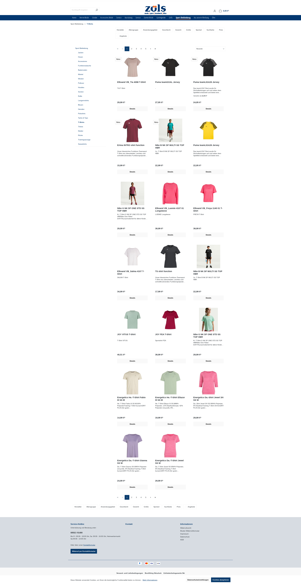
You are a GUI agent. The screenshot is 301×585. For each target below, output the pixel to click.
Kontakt (129, 524)
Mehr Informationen (150, 580)
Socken (81, 92)
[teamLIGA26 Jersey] (208, 67)
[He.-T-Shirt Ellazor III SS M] (170, 382)
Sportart (199, 30)
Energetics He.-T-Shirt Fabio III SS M (131, 398)
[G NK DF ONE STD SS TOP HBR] (132, 193)
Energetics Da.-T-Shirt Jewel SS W (169, 461)
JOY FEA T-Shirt (163, 334)
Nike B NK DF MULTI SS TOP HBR (169, 146)
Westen (81, 79)
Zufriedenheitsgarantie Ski (174, 573)
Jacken (80, 53)
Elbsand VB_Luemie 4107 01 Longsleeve (169, 209)
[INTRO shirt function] (132, 130)
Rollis (80, 96)
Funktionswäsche (84, 66)
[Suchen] (96, 10)
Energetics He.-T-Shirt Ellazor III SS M (170, 398)
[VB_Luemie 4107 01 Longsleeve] (170, 193)
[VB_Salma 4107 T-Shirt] (132, 256)
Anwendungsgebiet (150, 30)
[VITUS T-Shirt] (132, 319)
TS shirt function (163, 271)
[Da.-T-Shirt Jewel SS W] (170, 445)
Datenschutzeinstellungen (198, 580)
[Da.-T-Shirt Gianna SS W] (132, 445)
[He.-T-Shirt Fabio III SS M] (132, 382)
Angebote (123, 36)
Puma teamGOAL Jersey (167, 82)
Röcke (80, 135)
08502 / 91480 (77, 533)
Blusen (80, 105)
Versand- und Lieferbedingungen (129, 573)
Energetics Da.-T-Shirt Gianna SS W (132, 461)
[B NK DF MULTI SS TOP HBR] (170, 130)
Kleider (80, 131)
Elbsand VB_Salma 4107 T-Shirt (130, 272)
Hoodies (81, 87)
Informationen (186, 524)
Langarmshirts (83, 100)
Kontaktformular (89, 545)
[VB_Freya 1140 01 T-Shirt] (208, 193)
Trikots (80, 127)
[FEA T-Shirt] (170, 319)
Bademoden (82, 70)
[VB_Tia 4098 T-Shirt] (132, 67)
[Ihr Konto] (215, 11)
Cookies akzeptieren (221, 580)
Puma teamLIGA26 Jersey (206, 82)
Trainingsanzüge (84, 140)
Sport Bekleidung (81, 48)
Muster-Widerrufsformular (189, 531)
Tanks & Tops (83, 118)
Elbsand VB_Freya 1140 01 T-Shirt (207, 209)
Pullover (81, 83)
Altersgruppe (133, 30)
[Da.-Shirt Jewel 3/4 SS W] (208, 382)
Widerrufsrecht (185, 528)
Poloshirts (81, 113)
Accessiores (82, 61)
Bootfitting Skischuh (153, 573)
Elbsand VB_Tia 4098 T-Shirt (131, 82)
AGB (182, 540)
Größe (188, 30)
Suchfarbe (210, 30)
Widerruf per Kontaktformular (83, 551)
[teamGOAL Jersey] (170, 67)
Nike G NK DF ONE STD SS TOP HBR (130, 209)
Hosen (80, 57)
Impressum (184, 534)
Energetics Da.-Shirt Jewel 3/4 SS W (208, 398)
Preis (221, 30)
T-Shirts (81, 122)
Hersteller (120, 30)
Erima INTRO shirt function (130, 145)
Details (132, 109)
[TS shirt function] (170, 256)
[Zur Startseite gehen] (155, 9)
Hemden (81, 109)
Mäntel (80, 74)
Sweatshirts (82, 144)
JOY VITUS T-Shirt (126, 334)
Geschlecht (166, 30)
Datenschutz (185, 537)
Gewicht (178, 30)
